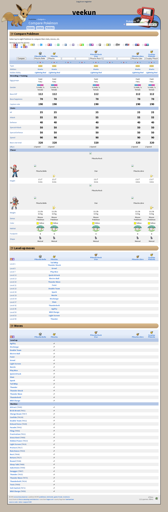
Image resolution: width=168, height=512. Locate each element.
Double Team (54, 288)
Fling (12, 431)
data (20, 502)
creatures (66, 497)
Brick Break (15, 410)
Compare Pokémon (26, 34)
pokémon (42, 497)
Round (13, 461)
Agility (54, 309)
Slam (54, 302)
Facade (13, 427)
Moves (18, 326)
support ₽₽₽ (27, 502)
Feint (54, 285)
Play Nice (54, 272)
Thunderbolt (54, 305)
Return (13, 457)
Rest (12, 454)
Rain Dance (14, 451)
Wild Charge (54, 312)
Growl (54, 268)
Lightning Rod (40, 72)
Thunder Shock (54, 265)
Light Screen (54, 315)
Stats (12, 108)
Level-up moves (24, 248)
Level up (13, 340)
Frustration (15, 434)
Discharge (54, 299)
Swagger (14, 471)
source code (13, 502)
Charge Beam (15, 414)
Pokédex (32, 19)
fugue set (49, 499)
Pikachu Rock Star (96, 55)
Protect (13, 447)
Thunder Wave (54, 282)
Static (40, 69)
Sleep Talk (14, 464)
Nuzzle (54, 295)
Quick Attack (54, 275)
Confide (13, 417)
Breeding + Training (18, 76)
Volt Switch (15, 488)
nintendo (50, 497)
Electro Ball (54, 278)
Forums (30, 28)
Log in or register (84, 1)
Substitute (15, 468)
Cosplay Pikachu (151, 55)
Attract (13, 407)
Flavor (13, 150)
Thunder (54, 319)
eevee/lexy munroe (21, 497)
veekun (84, 12)
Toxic (12, 484)
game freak (58, 497)
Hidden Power (16, 441)
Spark (54, 292)
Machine (13, 404)
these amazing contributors (29, 499)
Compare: (21, 59)
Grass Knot (15, 437)
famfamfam (69, 499)
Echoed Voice (15, 424)
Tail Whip (54, 262)
